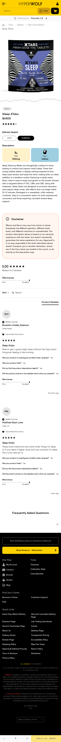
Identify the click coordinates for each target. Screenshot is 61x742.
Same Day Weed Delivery (14, 614)
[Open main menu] (4, 3)
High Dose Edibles (36, 25)
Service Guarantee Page (13, 626)
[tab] (50, 303)
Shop (11, 25)
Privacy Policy (8, 658)
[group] (30, 267)
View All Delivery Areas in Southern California (30, 541)
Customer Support (39, 597)
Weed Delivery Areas (27, 720)
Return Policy (37, 649)
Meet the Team (38, 644)
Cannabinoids (36, 574)
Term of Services (9, 653)
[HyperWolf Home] (30, 3)
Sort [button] (4, 293)
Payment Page (8, 622)
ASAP (9, 138)
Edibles (20, 25)
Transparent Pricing (40, 635)
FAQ (4, 602)
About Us (6, 631)
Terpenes (34, 565)
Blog (8, 585)
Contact (10, 570)
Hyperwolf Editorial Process (14, 649)
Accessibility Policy (39, 640)
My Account (11, 565)
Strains (9, 580)
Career (34, 626)
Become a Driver (10, 597)
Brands (9, 575)
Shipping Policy (9, 644)
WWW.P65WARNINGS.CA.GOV (38, 701)
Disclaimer (36, 653)
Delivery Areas (8, 635)
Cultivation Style (37, 569)
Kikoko (7, 109)
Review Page (8, 640)
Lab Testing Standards (41, 622)
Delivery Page (37, 631)
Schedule (26, 138)
